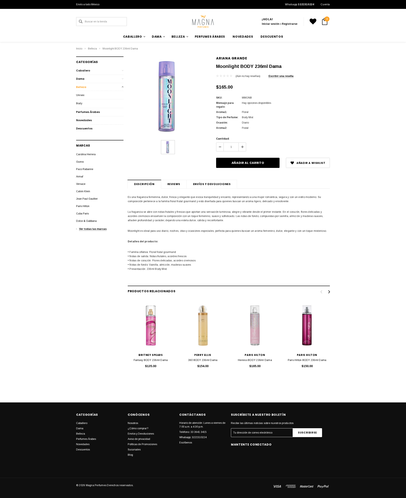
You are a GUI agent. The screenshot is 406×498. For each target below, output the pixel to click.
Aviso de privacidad (139, 439)
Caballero (83, 70)
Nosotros (133, 423)
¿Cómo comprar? (138, 428)
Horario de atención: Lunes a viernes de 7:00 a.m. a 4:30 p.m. (202, 424)
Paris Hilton (82, 206)
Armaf (79, 176)
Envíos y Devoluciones (141, 433)
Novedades (243, 36)
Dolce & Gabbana (86, 221)
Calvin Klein (83, 191)
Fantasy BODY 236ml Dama (151, 360)
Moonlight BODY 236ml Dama (120, 48)
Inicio (79, 48)
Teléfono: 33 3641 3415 (193, 432)
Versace (80, 183)
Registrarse (289, 23)
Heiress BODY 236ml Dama (255, 360)
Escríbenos (185, 442)
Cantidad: (223, 138)
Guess (80, 161)
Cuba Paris (82, 213)
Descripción (144, 184)
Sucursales (134, 449)
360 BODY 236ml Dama (203, 360)
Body (79, 103)
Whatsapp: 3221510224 (193, 437)
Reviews (173, 184)
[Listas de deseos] (313, 21)
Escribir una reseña (281, 76)
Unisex (80, 95)
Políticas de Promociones (142, 444)
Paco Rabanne (84, 169)
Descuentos (272, 36)
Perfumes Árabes (210, 36)
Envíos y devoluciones (212, 184)
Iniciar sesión (270, 23)
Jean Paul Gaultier (87, 198)
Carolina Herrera (86, 154)
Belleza (92, 48)
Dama (80, 79)
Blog (130, 454)
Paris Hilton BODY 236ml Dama (307, 360)
